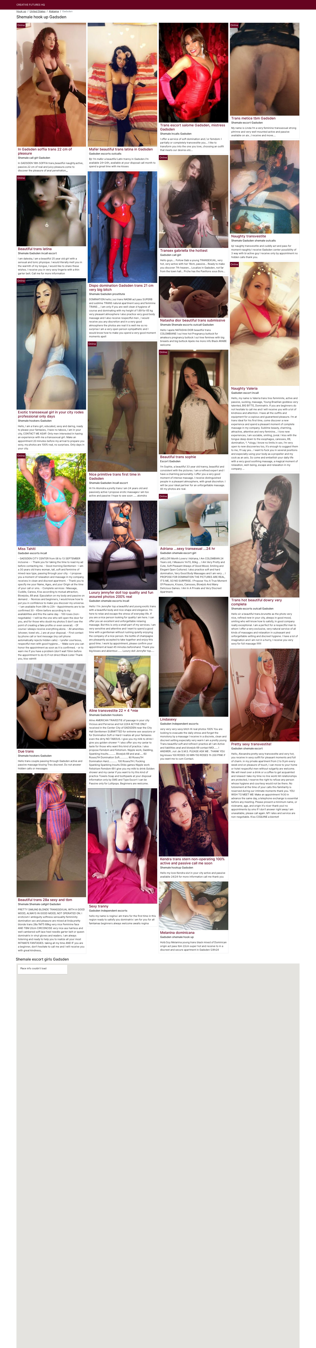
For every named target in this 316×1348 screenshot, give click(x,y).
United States (37, 11)
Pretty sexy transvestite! (251, 744)
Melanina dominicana (177, 933)
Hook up (21, 11)
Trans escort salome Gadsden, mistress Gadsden (192, 127)
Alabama (54, 11)
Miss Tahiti (27, 549)
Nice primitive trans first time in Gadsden (114, 476)
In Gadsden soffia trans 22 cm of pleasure (45, 151)
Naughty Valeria (244, 388)
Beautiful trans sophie (178, 457)
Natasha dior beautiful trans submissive (192, 320)
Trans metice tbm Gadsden (253, 118)
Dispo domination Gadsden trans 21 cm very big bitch (121, 287)
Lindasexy (168, 719)
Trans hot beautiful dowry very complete (256, 602)
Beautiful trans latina (35, 249)
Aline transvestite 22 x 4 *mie (113, 710)
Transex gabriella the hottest (184, 250)
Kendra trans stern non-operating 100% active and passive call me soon (192, 861)
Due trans (26, 751)
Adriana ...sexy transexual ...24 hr (187, 548)
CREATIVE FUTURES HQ (30, 4)
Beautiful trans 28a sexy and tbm (45, 900)
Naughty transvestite (248, 236)
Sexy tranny (98, 906)
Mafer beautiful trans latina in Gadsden (121, 149)
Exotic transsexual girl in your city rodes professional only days (51, 414)
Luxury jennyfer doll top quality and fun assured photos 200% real (121, 594)
